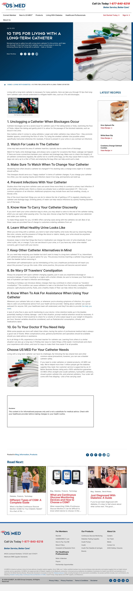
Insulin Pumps (86, 542)
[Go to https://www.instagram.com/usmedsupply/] (123, 580)
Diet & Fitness (106, 491)
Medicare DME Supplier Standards (16, 557)
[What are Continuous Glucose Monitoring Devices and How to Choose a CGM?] (67, 477)
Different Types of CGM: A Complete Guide (25, 501)
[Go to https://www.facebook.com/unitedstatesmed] (110, 580)
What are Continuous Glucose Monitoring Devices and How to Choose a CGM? (63, 498)
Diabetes (13, 496)
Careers (109, 536)
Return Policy (60, 545)
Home (9, 84)
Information (24, 454)
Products (33, 454)
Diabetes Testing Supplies (90, 539)
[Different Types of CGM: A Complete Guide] (26, 479)
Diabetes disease (59, 573)
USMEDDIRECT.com (62, 539)
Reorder (58, 536)
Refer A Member (61, 558)
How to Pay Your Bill (62, 542)
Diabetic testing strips (16, 574)
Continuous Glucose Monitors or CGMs (34, 574)
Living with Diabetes (22, 84)
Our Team (110, 539)
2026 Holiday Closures (114, 548)
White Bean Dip (107, 135)
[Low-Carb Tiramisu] (113, 111)
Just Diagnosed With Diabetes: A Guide (103, 496)
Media (109, 542)
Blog (17, 454)
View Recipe (106, 128)
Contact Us (111, 545)
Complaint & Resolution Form (65, 548)
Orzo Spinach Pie (107, 125)
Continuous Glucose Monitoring (91, 536)
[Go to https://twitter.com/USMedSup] (114, 580)
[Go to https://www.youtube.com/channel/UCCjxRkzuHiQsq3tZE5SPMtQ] (127, 580)
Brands (83, 551)
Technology (28, 496)
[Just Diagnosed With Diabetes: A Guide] (107, 477)
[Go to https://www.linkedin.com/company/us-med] (119, 580)
